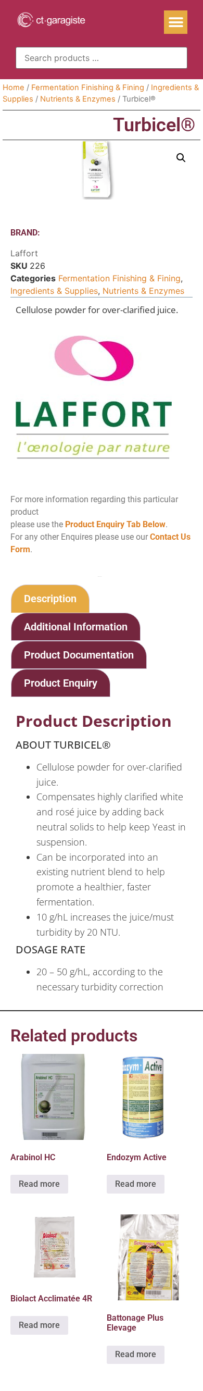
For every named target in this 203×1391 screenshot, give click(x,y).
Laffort (24, 253)
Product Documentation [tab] (79, 655)
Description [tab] (50, 598)
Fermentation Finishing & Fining (87, 87)
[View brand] (94, 456)
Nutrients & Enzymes (78, 99)
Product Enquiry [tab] (60, 683)
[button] (175, 22)
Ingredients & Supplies (54, 290)
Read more (39, 1184)
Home (13, 87)
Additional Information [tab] (76, 626)
